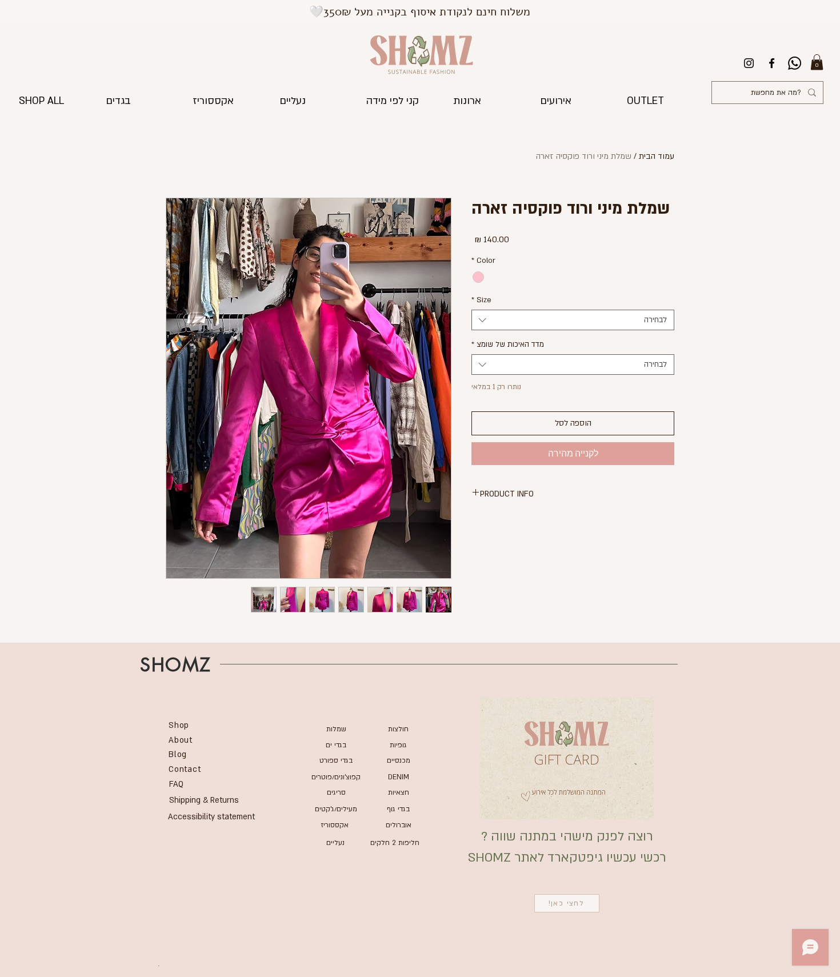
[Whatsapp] (794, 63)
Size (481, 300)
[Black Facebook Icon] (771, 63)
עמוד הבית (656, 156)
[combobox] (572, 320)
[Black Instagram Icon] (748, 63)
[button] (816, 62)
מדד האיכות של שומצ (507, 344)
